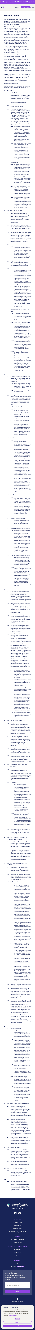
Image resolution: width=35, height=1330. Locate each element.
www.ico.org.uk (17, 815)
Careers (13, 1266)
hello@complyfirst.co (22, 102)
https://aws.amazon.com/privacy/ (21, 705)
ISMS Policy (17, 1225)
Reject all (17, 1322)
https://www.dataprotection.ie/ (23, 820)
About (17, 1263)
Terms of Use (17, 1242)
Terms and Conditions (17, 1239)
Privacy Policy (17, 1222)
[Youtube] (19, 1213)
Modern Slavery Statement (17, 1232)
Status (17, 1256)
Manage (17, 1318)
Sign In (17, 7)
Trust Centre (17, 1253)
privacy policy (12, 1315)
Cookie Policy (17, 1229)
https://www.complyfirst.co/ (11, 40)
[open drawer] (33, 7)
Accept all (17, 1326)
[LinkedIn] (15, 1213)
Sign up (17, 1291)
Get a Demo (26, 7)
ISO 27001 (17, 1249)
